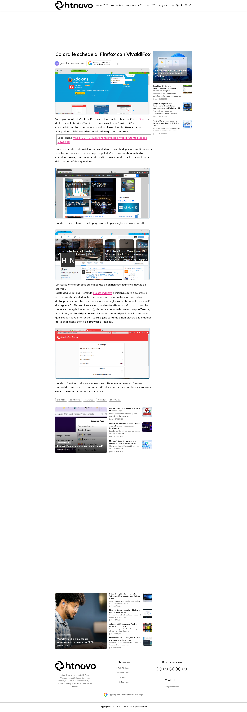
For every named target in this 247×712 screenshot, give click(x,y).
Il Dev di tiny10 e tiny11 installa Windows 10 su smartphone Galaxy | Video (125, 596)
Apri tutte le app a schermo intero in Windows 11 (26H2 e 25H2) (166, 123)
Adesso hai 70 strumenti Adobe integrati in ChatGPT (122, 625)
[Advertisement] (123, 31)
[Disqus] (103, 489)
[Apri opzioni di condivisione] (116, 63)
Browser (61, 400)
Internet (102, 400)
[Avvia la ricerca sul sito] (190, 5)
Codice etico (123, 682)
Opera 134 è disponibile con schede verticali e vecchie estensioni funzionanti (124, 425)
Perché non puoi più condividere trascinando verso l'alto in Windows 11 (172, 73)
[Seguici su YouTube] (178, 669)
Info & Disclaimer (124, 668)
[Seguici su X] (186, 5)
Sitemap (123, 677)
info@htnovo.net (172, 686)
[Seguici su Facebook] (181, 5)
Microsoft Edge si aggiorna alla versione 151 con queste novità (122, 442)
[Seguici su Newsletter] (172, 669)
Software (115, 400)
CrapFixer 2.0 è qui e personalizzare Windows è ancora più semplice (164, 88)
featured (89, 400)
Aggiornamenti (64, 442)
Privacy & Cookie (123, 673)
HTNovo (124, 706)
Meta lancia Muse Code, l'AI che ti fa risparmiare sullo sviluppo (124, 639)
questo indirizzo (102, 292)
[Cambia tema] (177, 5)
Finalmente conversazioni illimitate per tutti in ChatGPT (124, 611)
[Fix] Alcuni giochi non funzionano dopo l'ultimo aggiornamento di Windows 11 (166, 105)
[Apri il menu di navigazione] (173, 5)
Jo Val (63, 63)
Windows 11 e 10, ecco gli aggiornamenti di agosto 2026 (75, 640)
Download (75, 400)
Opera (142, 119)
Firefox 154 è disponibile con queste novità (80, 446)
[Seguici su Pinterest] (184, 669)
